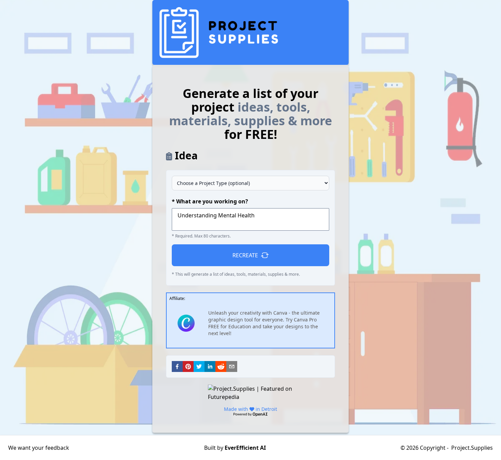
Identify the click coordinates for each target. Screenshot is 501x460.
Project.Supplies (472, 447)
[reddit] (220, 366)
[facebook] (177, 366)
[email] (231, 366)
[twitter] (199, 366)
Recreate (245, 255)
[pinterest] (188, 366)
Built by (235, 447)
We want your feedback (38, 447)
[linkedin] (209, 366)
